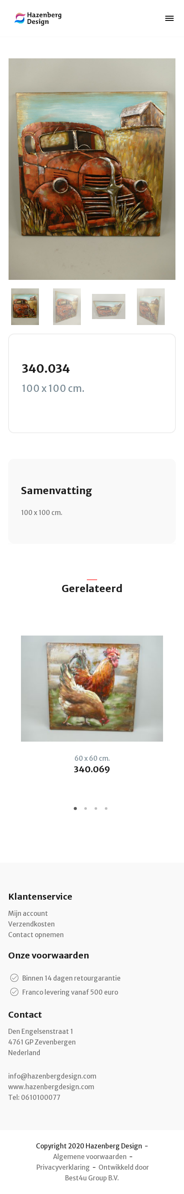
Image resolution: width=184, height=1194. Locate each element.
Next (169, 705)
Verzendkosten (31, 924)
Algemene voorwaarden (90, 1157)
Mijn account (28, 913)
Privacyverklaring (63, 1167)
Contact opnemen (36, 935)
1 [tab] (76, 811)
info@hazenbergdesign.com (52, 1076)
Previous (14, 705)
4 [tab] (107, 811)
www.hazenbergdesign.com (51, 1087)
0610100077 (40, 1097)
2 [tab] (86, 811)
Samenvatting (56, 490)
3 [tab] (97, 811)
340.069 (92, 769)
